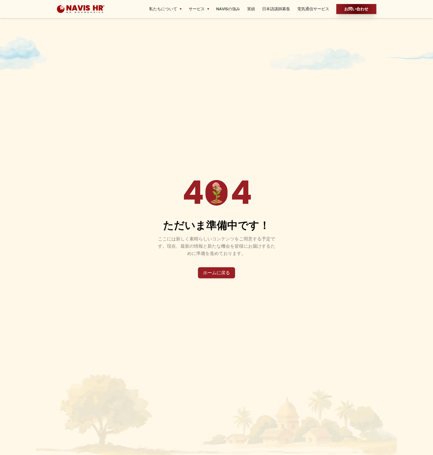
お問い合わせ (356, 9)
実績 (251, 9)
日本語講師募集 (276, 9)
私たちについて (163, 9)
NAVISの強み (228, 9)
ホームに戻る (216, 272)
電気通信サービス (313, 9)
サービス (197, 9)
